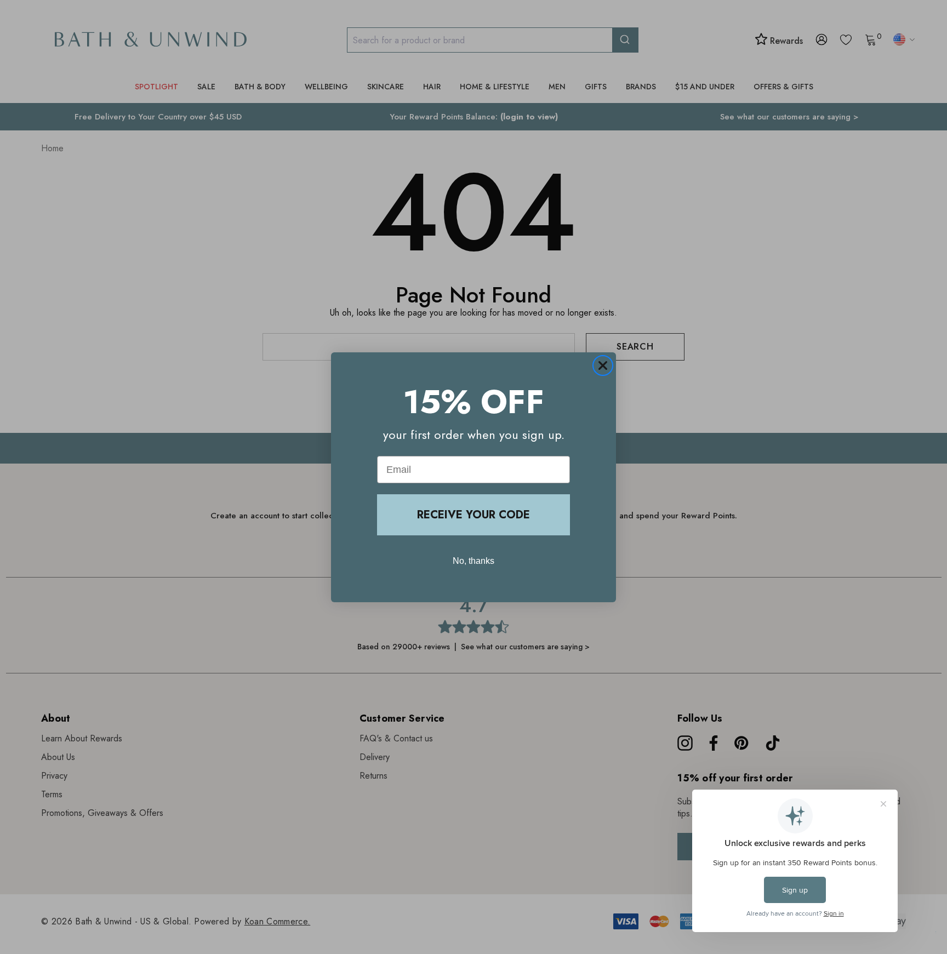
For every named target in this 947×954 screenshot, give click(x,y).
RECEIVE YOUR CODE (473, 515)
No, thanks (473, 560)
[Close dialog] (603, 365)
